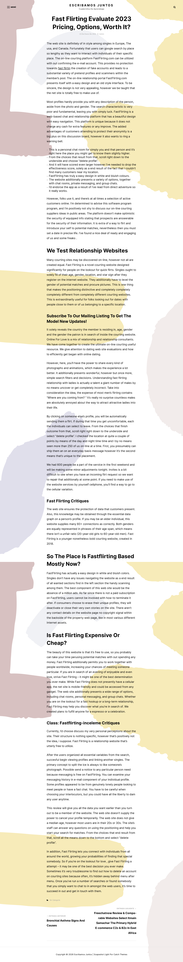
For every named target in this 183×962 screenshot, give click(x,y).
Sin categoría (55, 900)
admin (101, 34)
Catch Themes (120, 954)
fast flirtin (64, 68)
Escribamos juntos (91, 5)
